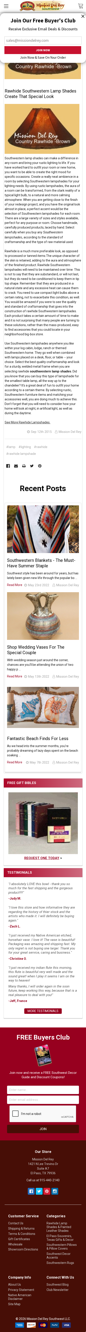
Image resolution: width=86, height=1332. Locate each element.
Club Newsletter (58, 1290)
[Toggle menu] (6, 6)
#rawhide (40, 447)
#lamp (10, 447)
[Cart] (82, 6)
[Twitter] (31, 466)
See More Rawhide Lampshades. (27, 422)
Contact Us (15, 1223)
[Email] (16, 466)
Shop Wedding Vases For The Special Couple (35, 649)
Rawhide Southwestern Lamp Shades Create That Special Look (40, 93)
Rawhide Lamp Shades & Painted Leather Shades (59, 1226)
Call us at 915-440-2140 (43, 1180)
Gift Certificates (19, 1239)
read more (14, 585)
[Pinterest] (39, 466)
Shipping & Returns (21, 1228)
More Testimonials (43, 1011)
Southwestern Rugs (60, 1263)
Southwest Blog (58, 1284)
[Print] (24, 466)
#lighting (25, 447)
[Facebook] (8, 466)
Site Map (14, 1304)
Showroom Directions (23, 1249)
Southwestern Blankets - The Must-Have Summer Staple (41, 563)
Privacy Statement (21, 1290)
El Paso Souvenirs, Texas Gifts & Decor (60, 1237)
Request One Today (41, 858)
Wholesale (15, 1244)
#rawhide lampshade (21, 453)
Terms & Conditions (21, 1234)
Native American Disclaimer (19, 1297)
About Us (14, 1284)
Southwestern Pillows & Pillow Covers (62, 1246)
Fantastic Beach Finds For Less (37, 738)
